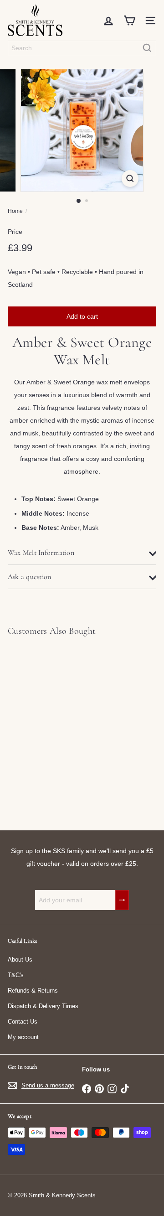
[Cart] (129, 20)
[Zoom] (130, 178)
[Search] (147, 48)
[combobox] (82, 48)
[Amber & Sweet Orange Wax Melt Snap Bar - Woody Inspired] (64, 727)
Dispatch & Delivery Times (43, 1006)
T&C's (16, 975)
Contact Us (22, 1021)
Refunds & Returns (33, 990)
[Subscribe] (122, 900)
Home (15, 211)
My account (23, 1037)
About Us (20, 959)
